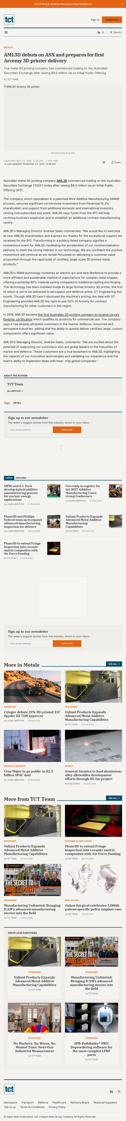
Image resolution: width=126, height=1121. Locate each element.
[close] (122, 4)
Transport (10, 706)
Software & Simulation (78, 841)
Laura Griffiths (15, 504)
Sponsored (71, 706)
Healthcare (71, 900)
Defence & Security (14, 766)
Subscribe (67, 429)
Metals (8, 47)
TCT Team (12, 79)
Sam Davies (74, 783)
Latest (9, 477)
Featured (21, 477)
